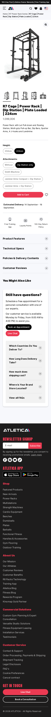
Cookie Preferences (13, 673)
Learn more (36, 455)
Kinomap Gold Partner (15, 601)
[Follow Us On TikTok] (20, 460)
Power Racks (10, 498)
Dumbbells (8, 520)
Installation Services (13, 632)
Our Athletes (9, 566)
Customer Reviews (13, 570)
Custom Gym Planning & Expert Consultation (19, 617)
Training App (10, 583)
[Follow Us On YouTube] (15, 460)
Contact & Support (13, 650)
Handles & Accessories (15, 538)
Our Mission (9, 561)
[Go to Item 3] (25, 96)
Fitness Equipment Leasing (17, 628)
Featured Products (13, 489)
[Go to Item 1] (7, 96)
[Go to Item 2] (16, 96)
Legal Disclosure (12, 664)
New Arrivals (10, 494)
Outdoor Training (12, 547)
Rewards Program (12, 597)
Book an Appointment (18, 327)
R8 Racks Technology (14, 579)
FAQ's (6, 668)
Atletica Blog (9, 588)
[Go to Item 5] (43, 96)
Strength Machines (13, 507)
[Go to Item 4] (34, 96)
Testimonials (9, 636)
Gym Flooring (10, 543)
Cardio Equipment (12, 511)
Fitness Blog (9, 592)
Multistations (9, 503)
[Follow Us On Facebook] (5, 460)
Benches (7, 516)
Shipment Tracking (13, 659)
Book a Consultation (25, 699)
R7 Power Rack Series (18, 14)
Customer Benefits (13, 574)
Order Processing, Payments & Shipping (24, 655)
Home (5, 14)
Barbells (7, 529)
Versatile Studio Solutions (16, 623)
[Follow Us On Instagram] (10, 460)
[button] (35, 8)
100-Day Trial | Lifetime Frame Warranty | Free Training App (25, 2)
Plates (6, 525)
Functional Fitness (12, 534)
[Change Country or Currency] (46, 8)
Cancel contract (11, 677)
